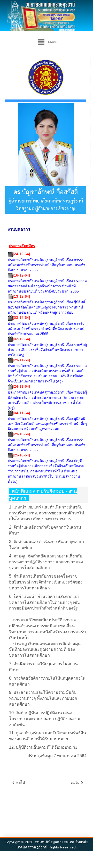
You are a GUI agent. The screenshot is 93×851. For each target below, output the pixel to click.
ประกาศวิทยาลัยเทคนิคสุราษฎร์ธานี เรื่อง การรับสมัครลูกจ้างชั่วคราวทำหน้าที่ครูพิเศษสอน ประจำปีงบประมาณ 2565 (46, 265)
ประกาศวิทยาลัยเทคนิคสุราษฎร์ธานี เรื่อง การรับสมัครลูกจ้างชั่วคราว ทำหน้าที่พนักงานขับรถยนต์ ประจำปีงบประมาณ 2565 (46, 328)
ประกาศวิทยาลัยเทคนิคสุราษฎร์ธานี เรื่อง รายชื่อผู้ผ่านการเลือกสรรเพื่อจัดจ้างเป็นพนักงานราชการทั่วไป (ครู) (47, 350)
